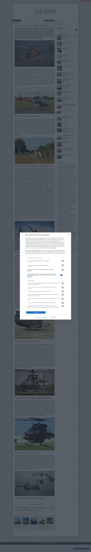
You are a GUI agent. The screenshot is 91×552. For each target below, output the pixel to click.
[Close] (68, 235)
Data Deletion (38, 317)
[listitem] (45, 258)
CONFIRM (35, 312)
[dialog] (45, 276)
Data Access (45, 317)
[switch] (62, 261)
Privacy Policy (53, 317)
